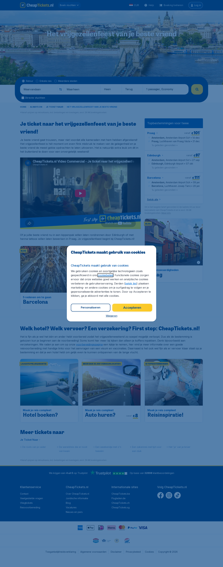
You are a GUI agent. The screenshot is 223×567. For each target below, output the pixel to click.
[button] (111, 315)
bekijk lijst (131, 283)
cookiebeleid (105, 275)
